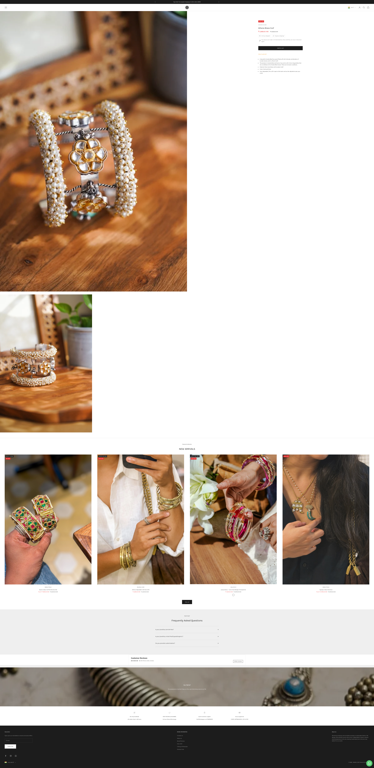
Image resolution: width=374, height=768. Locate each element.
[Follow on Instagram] (11, 756)
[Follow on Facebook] (6, 756)
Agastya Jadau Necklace (326, 589)
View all (187, 602)
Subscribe (10, 746)
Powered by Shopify (364, 762)
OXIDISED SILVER (262, 24)
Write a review (238, 661)
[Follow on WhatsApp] (16, 756)
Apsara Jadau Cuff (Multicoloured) (48, 589)
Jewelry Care (180, 749)
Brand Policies (181, 741)
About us (179, 738)
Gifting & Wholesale (182, 746)
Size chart (179, 743)
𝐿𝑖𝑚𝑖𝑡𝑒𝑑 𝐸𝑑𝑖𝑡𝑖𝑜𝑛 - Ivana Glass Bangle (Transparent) (233, 589)
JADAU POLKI (48, 587)
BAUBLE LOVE (140, 587)
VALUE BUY (233, 587)
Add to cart (280, 48)
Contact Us (180, 735)
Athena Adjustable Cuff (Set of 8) (140, 589)
